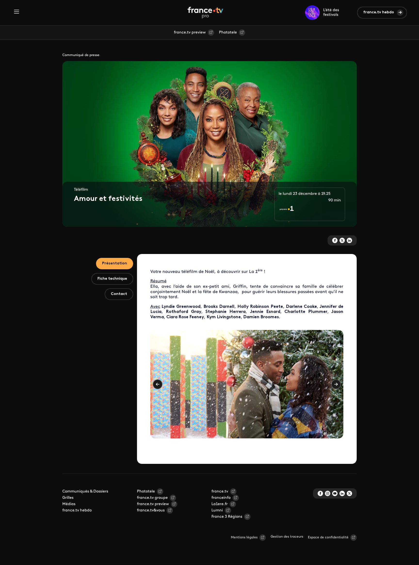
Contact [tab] (119, 294)
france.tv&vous (151, 510)
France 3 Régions (226, 517)
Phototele (228, 32)
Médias (68, 504)
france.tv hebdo (378, 12)
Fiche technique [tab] (112, 279)
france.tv (219, 491)
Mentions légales (244, 537)
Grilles (67, 498)
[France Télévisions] (205, 12)
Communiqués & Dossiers (85, 491)
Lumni (217, 510)
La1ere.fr (219, 504)
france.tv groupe (152, 498)
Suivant (336, 384)
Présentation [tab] (114, 263)
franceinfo (221, 498)
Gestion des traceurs (287, 537)
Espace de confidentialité (328, 537)
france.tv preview (190, 32)
